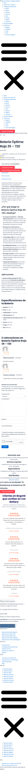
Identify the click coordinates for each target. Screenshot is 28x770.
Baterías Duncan (8, 676)
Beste (7, 8)
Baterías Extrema (9, 680)
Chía (6, 33)
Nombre (4, 419)
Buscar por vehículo (9, 5)
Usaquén (7, 29)
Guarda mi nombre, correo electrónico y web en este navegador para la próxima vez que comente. (13, 434)
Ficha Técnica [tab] (5, 176)
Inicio (5, 3)
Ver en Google (15, 531)
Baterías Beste (8, 669)
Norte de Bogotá (10, 35)
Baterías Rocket (8, 682)
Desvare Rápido (8, 23)
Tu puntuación (5, 394)
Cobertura (7, 25)
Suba (6, 31)
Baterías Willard (8, 678)
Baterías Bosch (8, 671)
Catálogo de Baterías (10, 7)
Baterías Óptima (9, 133)
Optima (7, 12)
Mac (6, 16)
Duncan (7, 14)
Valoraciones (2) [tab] (6, 179)
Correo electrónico (7, 426)
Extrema (7, 22)
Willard (7, 20)
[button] (14, 66)
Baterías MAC (8, 673)
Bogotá (7, 27)
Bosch (7, 10)
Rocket (7, 18)
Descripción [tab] (4, 173)
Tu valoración (5, 399)
